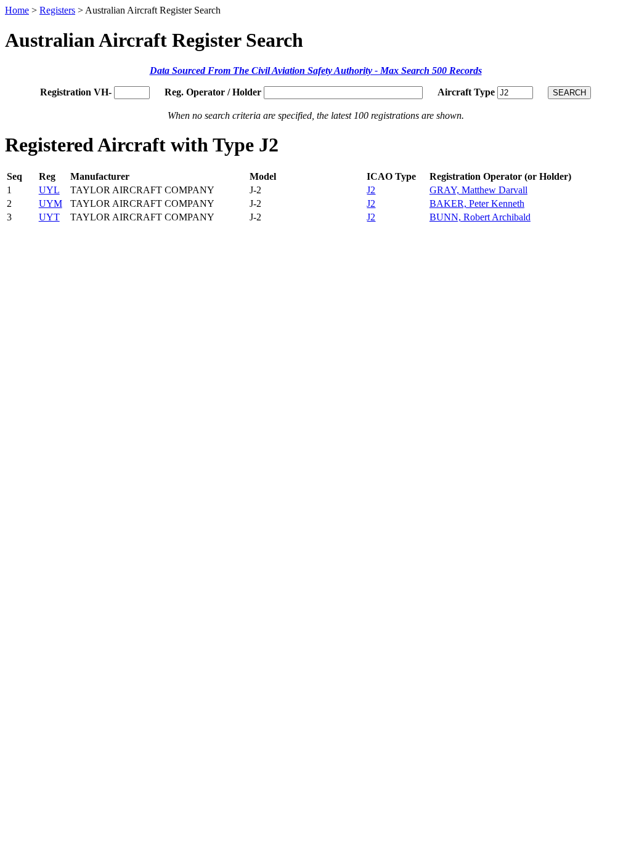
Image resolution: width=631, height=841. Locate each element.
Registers (57, 10)
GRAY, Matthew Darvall (478, 190)
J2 (371, 190)
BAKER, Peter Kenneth (476, 203)
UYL (49, 190)
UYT (49, 217)
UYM (50, 203)
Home (17, 10)
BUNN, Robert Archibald (480, 217)
